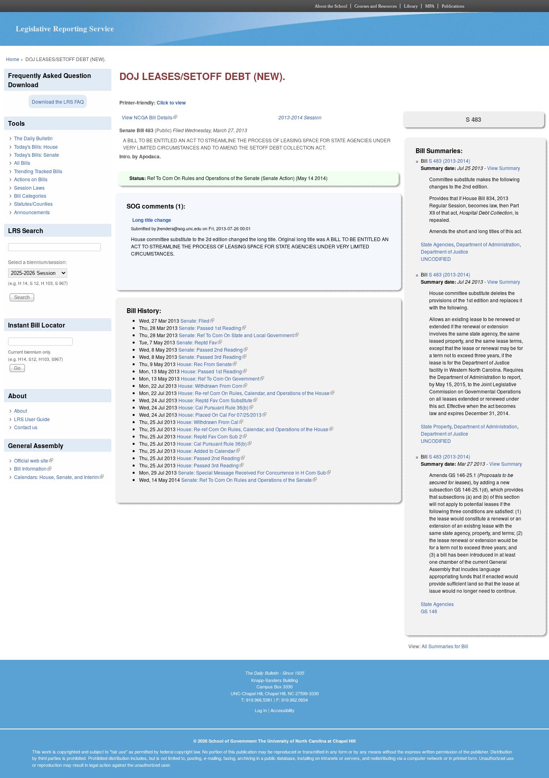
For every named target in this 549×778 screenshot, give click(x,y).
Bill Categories (30, 195)
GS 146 (429, 611)
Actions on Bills (30, 179)
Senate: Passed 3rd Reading (212, 356)
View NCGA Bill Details (149, 117)
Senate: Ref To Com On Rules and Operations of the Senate (249, 479)
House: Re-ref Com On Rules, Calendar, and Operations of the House (256, 392)
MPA (429, 6)
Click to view (171, 102)
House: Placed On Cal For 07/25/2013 (222, 414)
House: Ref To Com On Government (222, 378)
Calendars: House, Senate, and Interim (59, 476)
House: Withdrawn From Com (212, 385)
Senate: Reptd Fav (199, 342)
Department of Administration (488, 244)
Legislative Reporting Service (65, 28)
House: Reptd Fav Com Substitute (217, 400)
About (20, 410)
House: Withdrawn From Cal (210, 421)
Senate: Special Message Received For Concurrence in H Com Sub (254, 472)
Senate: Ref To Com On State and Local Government (239, 335)
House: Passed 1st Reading (214, 371)
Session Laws (29, 187)
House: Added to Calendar (208, 450)
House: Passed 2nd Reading (211, 458)
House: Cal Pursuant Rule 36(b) (215, 407)
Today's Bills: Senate (36, 154)
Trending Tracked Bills (38, 171)
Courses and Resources (375, 6)
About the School (331, 6)
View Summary (503, 167)
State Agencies (437, 244)
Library (411, 6)
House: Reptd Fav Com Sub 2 (212, 436)
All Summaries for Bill (445, 646)
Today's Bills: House (36, 146)
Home (12, 58)
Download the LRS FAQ (58, 101)
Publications (453, 6)
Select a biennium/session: (37, 261)
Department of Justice (444, 251)
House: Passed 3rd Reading (210, 465)
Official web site (33, 460)
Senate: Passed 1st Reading (212, 327)
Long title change (151, 219)
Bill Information (32, 468)
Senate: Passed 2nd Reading (213, 349)
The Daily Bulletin (33, 138)
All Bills (22, 162)
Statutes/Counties (33, 203)
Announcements (32, 212)
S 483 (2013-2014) (449, 160)
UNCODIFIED (436, 258)
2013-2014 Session (300, 117)
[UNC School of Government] (168, 6)
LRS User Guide (32, 419)
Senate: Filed (197, 320)
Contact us (25, 427)
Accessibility (282, 710)
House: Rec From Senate (207, 363)
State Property (436, 426)
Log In (261, 710)
